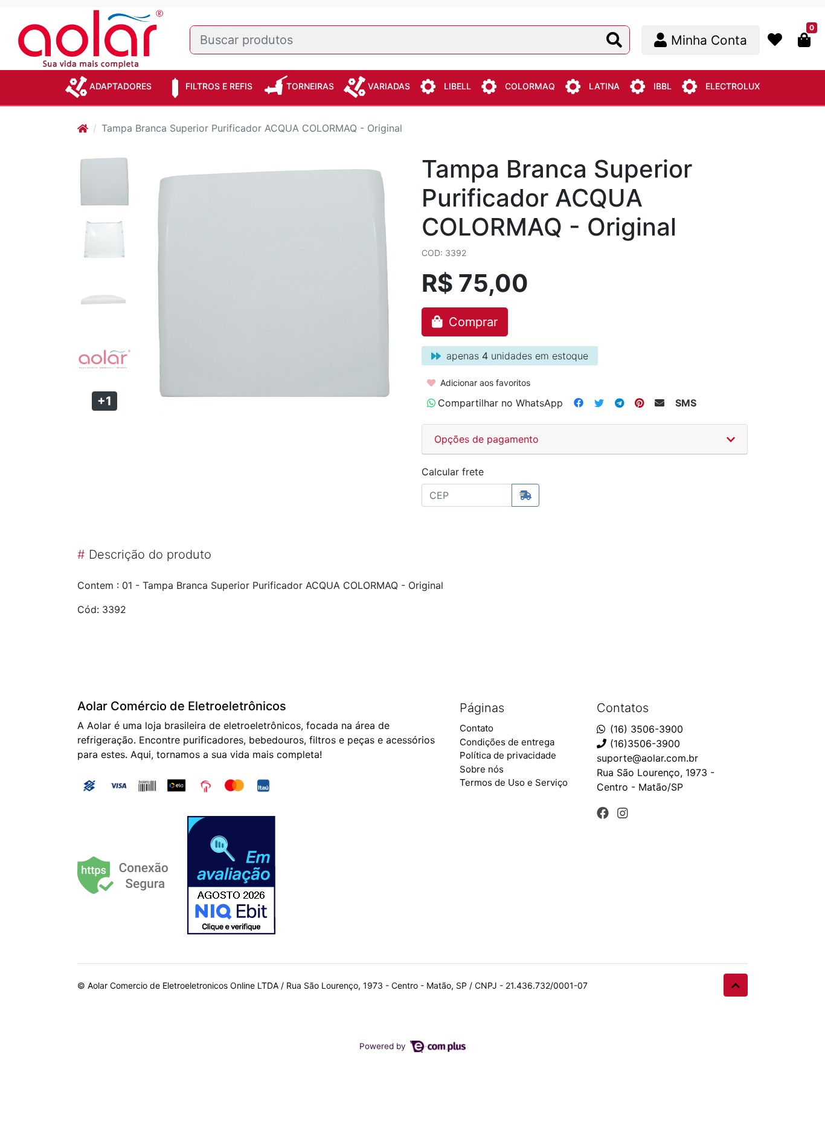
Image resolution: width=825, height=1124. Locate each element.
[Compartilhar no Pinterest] (639, 402)
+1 (104, 401)
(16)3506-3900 (645, 743)
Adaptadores (120, 86)
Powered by (383, 1046)
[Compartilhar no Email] (659, 402)
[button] (700, 40)
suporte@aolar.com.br (647, 758)
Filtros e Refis (218, 86)
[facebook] (604, 813)
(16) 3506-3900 (646, 729)
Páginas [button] (482, 708)
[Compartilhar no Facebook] (578, 402)
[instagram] (622, 813)
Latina (604, 86)
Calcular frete (453, 472)
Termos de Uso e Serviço (514, 782)
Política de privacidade (508, 755)
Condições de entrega (507, 742)
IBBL (662, 86)
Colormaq (530, 86)
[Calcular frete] (525, 495)
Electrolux (732, 86)
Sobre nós (482, 769)
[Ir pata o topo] (736, 985)
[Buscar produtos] (614, 40)
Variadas (389, 86)
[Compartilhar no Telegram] (619, 402)
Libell (457, 86)
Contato (476, 728)
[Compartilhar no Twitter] (599, 402)
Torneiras (310, 86)
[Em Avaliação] (231, 875)
